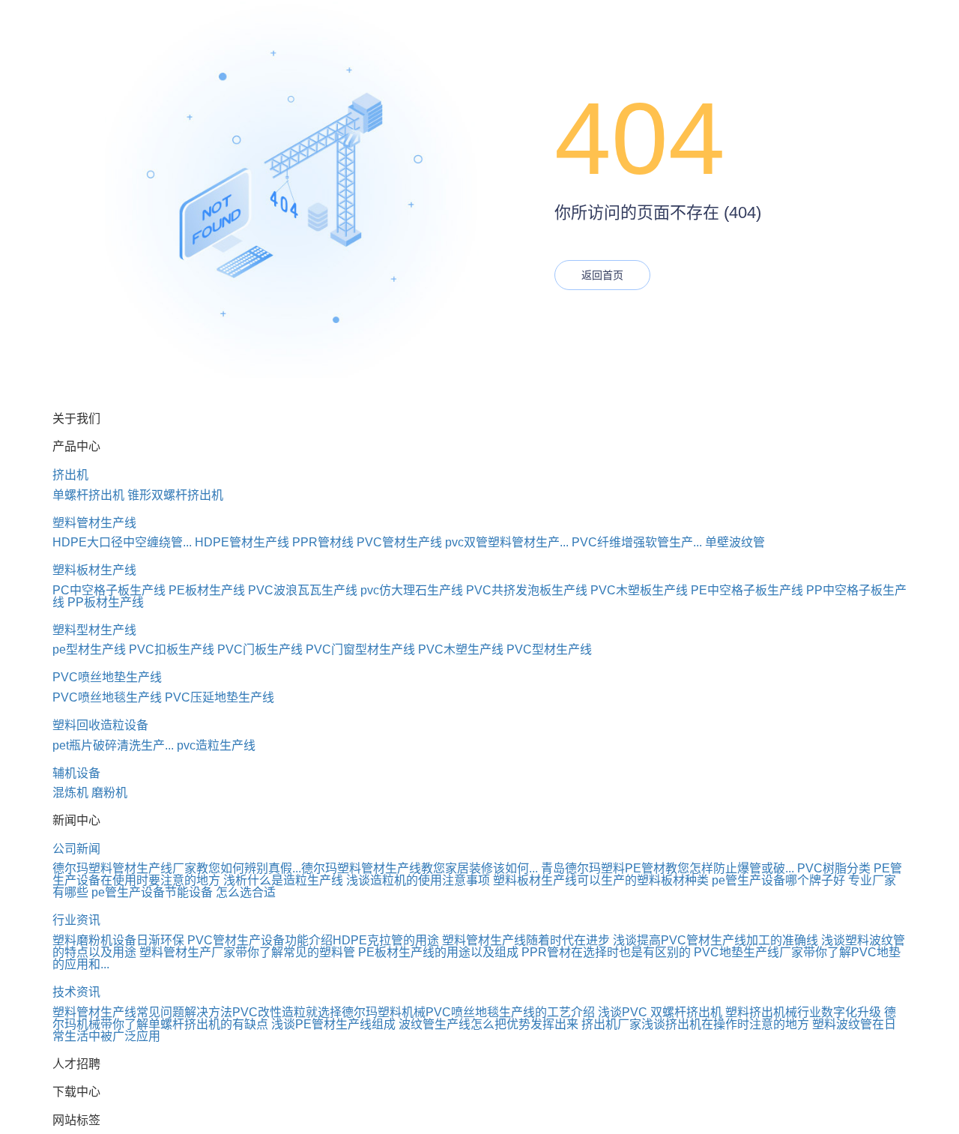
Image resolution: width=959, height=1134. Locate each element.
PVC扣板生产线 (171, 649)
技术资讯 (76, 992)
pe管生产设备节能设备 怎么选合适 (183, 892)
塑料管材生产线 (94, 522)
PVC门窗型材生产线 (360, 649)
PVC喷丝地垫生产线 (107, 677)
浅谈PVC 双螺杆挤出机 (660, 1012)
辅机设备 (76, 773)
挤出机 (70, 474)
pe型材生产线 (89, 649)
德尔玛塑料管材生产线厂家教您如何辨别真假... (176, 868)
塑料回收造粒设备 (100, 725)
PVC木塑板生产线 (639, 590)
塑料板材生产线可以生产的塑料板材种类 (601, 880)
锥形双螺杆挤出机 (175, 495)
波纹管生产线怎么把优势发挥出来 (488, 1024)
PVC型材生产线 (549, 649)
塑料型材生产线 (94, 630)
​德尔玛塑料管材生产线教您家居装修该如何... (419, 868)
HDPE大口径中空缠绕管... (122, 542)
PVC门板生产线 (260, 649)
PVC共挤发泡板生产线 (526, 590)
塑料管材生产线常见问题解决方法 (142, 1012)
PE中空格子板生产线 (747, 590)
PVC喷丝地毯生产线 (107, 697)
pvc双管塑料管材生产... (507, 542)
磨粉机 (109, 792)
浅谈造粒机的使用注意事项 (418, 880)
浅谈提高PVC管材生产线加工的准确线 (715, 940)
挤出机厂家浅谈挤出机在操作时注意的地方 (695, 1024)
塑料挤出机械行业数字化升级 (803, 1012)
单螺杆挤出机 (88, 495)
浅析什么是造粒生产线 (283, 880)
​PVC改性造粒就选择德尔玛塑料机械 (329, 1012)
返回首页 (602, 275)
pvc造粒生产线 (216, 745)
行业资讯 (76, 920)
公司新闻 (76, 848)
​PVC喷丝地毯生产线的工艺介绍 (510, 1012)
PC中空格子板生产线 (109, 590)
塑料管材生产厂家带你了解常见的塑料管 (247, 952)
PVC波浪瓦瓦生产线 (302, 590)
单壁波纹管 (735, 542)
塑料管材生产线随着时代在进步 (526, 940)
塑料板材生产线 (94, 570)
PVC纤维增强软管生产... (637, 542)
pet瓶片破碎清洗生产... (113, 745)
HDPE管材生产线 (242, 542)
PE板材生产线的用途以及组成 (438, 952)
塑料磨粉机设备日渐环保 (118, 940)
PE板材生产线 (207, 590)
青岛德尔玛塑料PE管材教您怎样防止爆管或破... (667, 868)
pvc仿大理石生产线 (411, 590)
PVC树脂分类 (834, 868)
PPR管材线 (323, 542)
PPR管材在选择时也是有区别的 (606, 952)
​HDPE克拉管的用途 (386, 940)
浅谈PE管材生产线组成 (333, 1024)
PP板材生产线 (105, 602)
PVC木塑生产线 (460, 649)
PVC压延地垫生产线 (219, 697)
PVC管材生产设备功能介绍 (260, 940)
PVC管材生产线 (399, 542)
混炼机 (70, 792)
